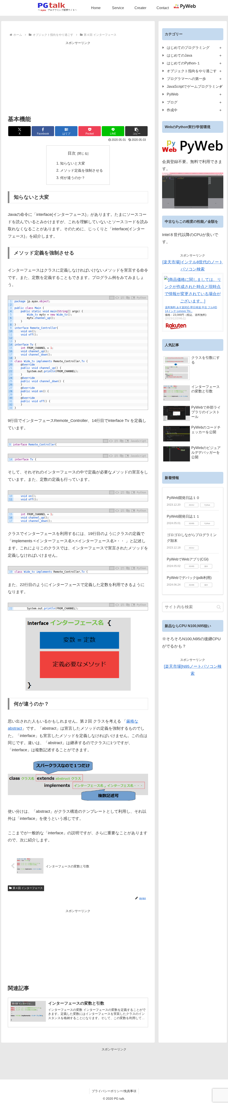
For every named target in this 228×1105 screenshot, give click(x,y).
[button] (136, 131)
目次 (72, 153)
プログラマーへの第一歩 (186, 79)
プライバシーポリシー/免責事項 (114, 1091)
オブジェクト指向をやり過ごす (192, 71)
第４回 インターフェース (28, 888)
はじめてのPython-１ (183, 63)
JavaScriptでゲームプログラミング (195, 86)
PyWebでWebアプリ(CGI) (187, 559)
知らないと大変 (72, 163)
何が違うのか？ (72, 178)
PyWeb (172, 94)
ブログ (172, 102)
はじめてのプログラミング (188, 48)
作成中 (172, 110)
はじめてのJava (179, 55)
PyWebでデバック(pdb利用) (189, 578)
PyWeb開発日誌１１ (183, 516)
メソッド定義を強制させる (81, 170)
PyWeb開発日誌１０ (183, 498)
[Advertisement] (78, 77)
